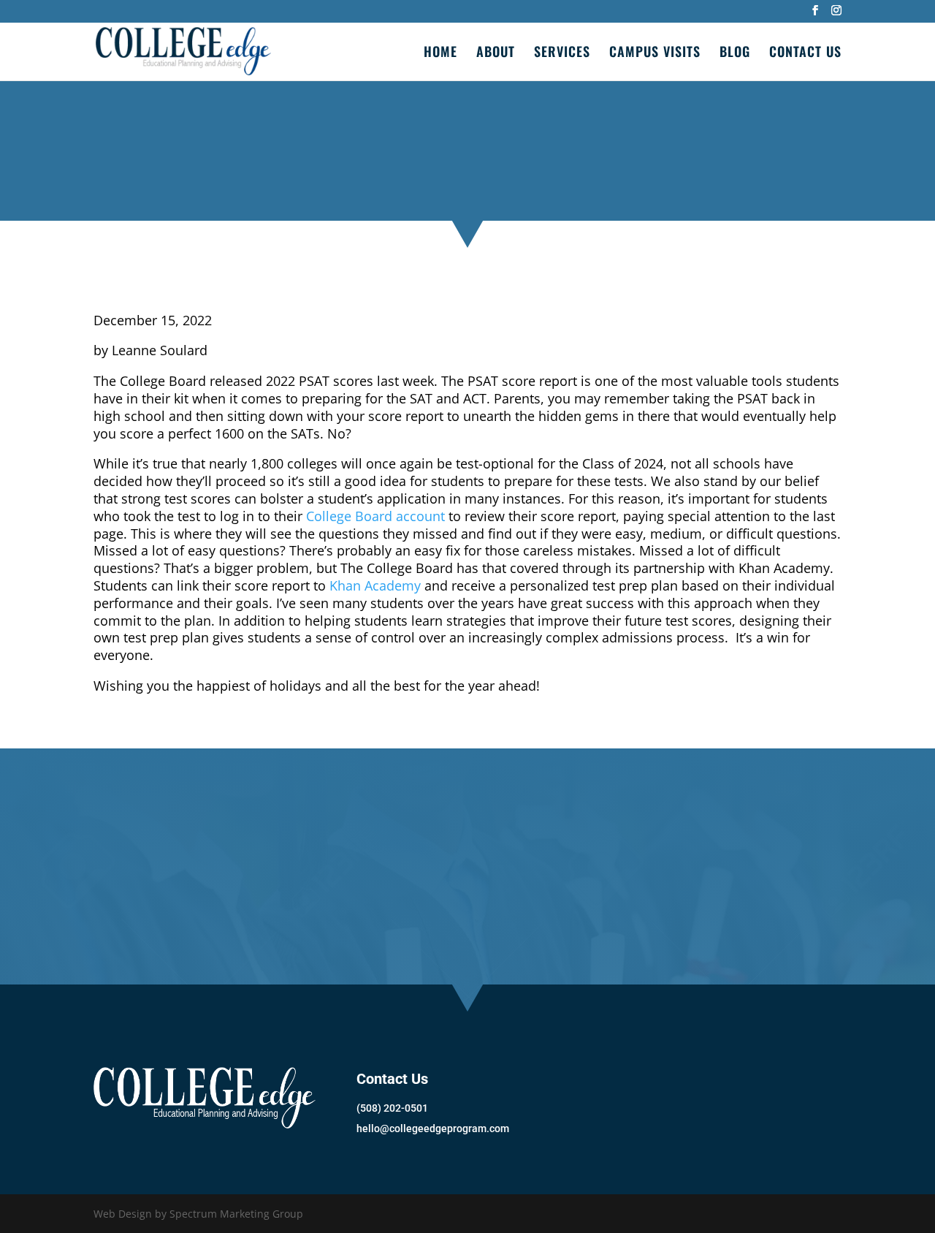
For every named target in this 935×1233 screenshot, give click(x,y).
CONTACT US (805, 53)
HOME (440, 53)
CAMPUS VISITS (655, 53)
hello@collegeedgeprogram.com (432, 1128)
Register (467, 927)
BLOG (735, 53)
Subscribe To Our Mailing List (727, 1083)
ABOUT (495, 53)
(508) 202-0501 (392, 1108)
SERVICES (562, 53)
